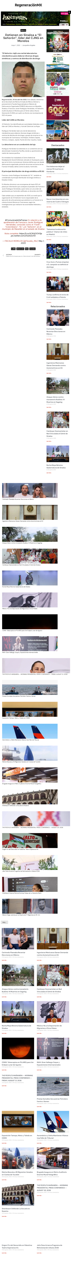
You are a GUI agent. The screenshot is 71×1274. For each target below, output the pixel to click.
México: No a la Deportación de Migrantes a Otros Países (19, 609)
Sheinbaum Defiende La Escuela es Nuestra (15, 805)
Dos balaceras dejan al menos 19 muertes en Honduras (55, 169)
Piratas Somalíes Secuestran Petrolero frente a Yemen (19, 696)
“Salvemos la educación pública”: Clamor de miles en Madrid (57, 231)
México (23, 30)
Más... (4, 922)
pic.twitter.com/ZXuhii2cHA (23, 235)
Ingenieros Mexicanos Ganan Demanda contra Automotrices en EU (56, 365)
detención (20, 249)
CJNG (13, 249)
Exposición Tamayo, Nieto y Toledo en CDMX (16, 718)
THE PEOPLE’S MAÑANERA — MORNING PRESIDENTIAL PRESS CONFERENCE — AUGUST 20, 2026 (32, 827)
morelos (32, 249)
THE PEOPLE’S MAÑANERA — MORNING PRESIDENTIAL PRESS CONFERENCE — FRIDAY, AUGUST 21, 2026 (34, 674)
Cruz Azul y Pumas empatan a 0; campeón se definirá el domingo (58, 264)
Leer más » (49, 176)
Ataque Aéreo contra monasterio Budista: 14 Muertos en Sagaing (56, 399)
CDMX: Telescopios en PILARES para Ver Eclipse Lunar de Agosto (22, 630)
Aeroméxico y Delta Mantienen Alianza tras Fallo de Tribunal (20, 740)
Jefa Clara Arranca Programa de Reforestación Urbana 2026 (21, 871)
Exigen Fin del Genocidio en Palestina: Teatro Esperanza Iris (20, 849)
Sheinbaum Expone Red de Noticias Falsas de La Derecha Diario (21, 893)
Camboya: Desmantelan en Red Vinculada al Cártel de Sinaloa (57, 433)
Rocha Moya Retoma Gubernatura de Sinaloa (16, 587)
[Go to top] (67, 1267)
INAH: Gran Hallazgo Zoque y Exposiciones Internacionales (20, 652)
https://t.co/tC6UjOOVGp (30, 233)
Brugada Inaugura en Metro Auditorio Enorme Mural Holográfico (21, 784)
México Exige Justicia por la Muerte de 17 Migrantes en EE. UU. (21, 915)
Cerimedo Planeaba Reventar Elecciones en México (56, 331)
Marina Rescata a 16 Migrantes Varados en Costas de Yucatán (21, 762)
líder (26, 249)
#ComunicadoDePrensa (16, 220)
